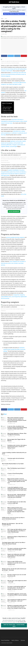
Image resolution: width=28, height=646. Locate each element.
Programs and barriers (8, 110)
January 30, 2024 (11, 609)
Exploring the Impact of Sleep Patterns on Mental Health (17, 537)
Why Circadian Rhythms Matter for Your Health (13, 463)
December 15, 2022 (11, 423)
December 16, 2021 (11, 558)
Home (2, 18)
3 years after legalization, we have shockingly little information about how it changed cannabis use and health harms (17, 489)
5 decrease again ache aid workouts (15, 458)
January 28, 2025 (6, 455)
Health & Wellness (15, 640)
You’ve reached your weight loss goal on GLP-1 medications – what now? (16, 600)
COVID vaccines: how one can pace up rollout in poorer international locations (13, 518)
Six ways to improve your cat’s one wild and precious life (16, 575)
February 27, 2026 (11, 436)
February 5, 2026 (11, 602)
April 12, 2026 (10, 449)
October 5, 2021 (6, 520)
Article (6, 18)
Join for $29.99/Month (14, 211)
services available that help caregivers (15, 237)
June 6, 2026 (10, 577)
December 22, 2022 (11, 590)
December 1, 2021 (11, 565)
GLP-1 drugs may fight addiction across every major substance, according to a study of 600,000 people (16, 531)
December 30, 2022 (11, 551)
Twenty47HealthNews (5, 640)
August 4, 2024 (11, 539)
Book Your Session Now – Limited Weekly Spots (14, 625)
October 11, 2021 (11, 442)
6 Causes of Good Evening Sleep (15, 473)
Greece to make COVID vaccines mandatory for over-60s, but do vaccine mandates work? (16, 563)
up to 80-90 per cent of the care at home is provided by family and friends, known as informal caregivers (13, 74)
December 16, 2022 (11, 583)
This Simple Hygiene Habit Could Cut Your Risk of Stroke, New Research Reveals (13, 543)
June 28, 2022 (4, 34)
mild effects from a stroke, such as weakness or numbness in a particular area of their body (14, 132)
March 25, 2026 (11, 430)
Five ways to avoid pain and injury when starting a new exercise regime (16, 549)
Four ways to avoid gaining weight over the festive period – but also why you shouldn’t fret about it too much (16, 588)
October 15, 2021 (11, 491)
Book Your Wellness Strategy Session (14, 14)
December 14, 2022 (11, 484)
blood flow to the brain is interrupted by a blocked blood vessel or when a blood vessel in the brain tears (14, 121)
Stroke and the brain (7, 107)
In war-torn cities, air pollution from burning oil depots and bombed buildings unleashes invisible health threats (17, 427)
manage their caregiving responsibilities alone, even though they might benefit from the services (14, 296)
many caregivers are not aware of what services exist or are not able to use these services (13, 263)
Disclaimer (23, 640)
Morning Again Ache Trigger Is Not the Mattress (16, 440)
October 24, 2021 (11, 596)
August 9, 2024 (5, 526)
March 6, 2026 (10, 533)
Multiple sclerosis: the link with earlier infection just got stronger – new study (14, 569)
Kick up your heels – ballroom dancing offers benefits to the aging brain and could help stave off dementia (16, 496)
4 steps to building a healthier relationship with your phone (14, 453)
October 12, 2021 (11, 504)
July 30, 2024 (5, 465)
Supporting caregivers (7, 112)
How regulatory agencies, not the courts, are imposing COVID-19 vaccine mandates (17, 594)
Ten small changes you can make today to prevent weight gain (16, 502)
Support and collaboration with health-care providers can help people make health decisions (16, 556)
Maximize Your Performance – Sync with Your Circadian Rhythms (12, 524)
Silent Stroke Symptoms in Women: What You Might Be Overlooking (16, 434)
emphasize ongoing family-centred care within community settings (14, 349)
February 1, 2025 (6, 545)
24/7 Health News (14, 2)
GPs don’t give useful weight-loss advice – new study (17, 581)
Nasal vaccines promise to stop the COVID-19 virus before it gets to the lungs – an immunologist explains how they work (17, 480)
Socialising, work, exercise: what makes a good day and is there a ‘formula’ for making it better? (17, 447)
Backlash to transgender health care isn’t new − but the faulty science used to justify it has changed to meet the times (17, 607)
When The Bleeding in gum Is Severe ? (16, 468)
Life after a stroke (6, 108)
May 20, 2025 (10, 514)
